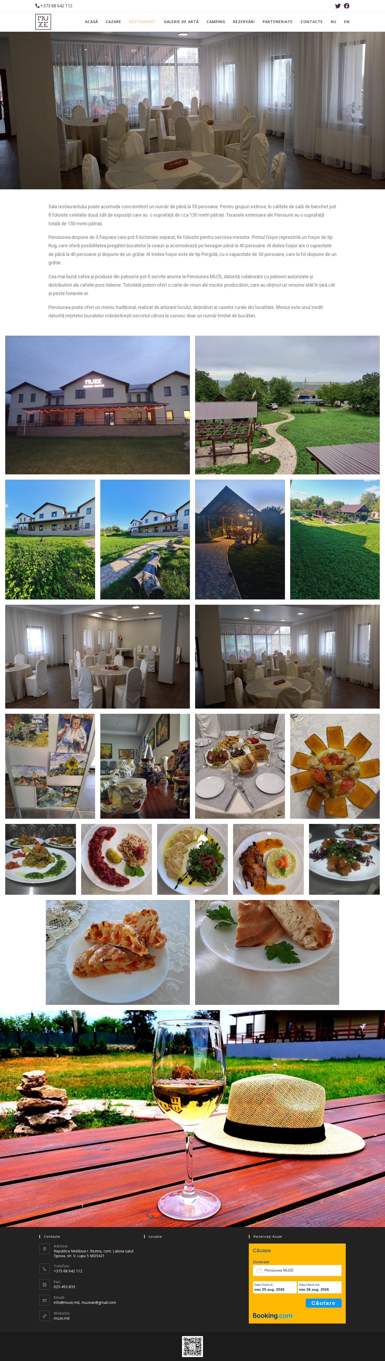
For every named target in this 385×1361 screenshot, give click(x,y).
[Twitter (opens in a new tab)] (337, 6)
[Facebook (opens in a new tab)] (346, 6)
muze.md (61, 1318)
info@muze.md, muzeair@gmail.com (85, 1302)
